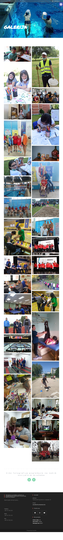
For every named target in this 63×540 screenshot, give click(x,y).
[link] (61, 4)
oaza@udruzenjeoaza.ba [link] (39, 504)
